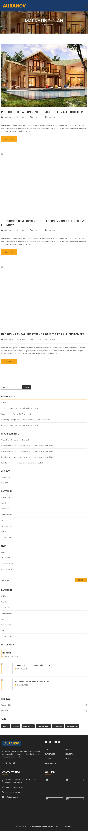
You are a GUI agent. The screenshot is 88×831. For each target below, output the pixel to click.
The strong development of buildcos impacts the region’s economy (43, 223)
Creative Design (43, 726)
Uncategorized (6, 538)
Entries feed (5, 558)
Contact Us (49, 759)
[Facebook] (2, 763)
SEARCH (81, 580)
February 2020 (6, 477)
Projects (69, 754)
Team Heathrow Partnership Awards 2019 (16, 414)
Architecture (5, 497)
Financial (4, 520)
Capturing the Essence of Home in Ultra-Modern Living (33, 446)
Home (37, 25)
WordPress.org (6, 569)
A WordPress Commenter (10, 440)
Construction (5, 509)
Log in (3, 552)
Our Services (50, 754)
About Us (68, 749)
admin (24, 117)
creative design (6, 515)
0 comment (51, 117)
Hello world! (5, 402)
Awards (3, 503)
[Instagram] (14, 763)
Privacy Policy (50, 763)
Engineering (58, 726)
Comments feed (7, 564)
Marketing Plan (9, 117)
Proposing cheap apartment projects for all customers (43, 112)
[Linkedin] (10, 763)
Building (16, 726)
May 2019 (4, 483)
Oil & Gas (4, 532)
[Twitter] (6, 763)
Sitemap (68, 759)
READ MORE (9, 139)
